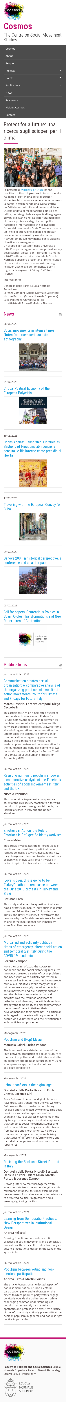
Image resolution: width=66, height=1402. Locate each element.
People (34, 64)
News (9, 92)
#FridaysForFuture (32, 190)
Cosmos (10, 48)
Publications (34, 86)
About (9, 56)
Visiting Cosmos (15, 107)
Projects (34, 71)
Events (34, 78)
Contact (10, 115)
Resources (12, 100)
